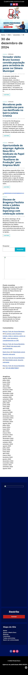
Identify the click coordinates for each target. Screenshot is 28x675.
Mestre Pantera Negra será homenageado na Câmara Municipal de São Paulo (11, 319)
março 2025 (6, 410)
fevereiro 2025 (7, 412)
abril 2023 (6, 453)
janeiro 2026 (7, 391)
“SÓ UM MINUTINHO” (12, 368)
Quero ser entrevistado (11, 640)
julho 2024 (6, 425)
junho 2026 (6, 382)
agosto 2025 (7, 401)
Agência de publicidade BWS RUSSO (15, 664)
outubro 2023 (7, 442)
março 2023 (7, 455)
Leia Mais (6, 94)
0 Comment (22, 73)
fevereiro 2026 (8, 389)
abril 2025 (6, 408)
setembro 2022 (8, 466)
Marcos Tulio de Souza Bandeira (13, 331)
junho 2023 (6, 450)
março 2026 (7, 388)
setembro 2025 (8, 399)
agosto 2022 (7, 468)
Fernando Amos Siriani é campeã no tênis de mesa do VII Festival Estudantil (14, 304)
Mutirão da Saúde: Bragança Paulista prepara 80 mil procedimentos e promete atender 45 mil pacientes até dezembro (12, 311)
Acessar (14, 616)
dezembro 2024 (8, 416)
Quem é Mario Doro (9, 632)
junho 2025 (6, 404)
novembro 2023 (8, 440)
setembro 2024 (8, 421)
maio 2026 (6, 384)
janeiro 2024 (7, 436)
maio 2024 (6, 429)
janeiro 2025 (7, 414)
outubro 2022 (7, 465)
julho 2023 (6, 448)
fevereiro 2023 (8, 457)
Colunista (5, 54)
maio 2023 (6, 451)
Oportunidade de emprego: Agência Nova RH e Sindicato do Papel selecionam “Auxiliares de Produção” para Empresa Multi (13, 155)
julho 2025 (6, 403)
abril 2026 (6, 386)
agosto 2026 (7, 378)
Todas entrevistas (9, 638)
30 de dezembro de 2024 (11, 73)
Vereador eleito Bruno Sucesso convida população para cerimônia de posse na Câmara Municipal (14, 64)
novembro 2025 (8, 395)
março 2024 (7, 433)
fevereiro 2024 (8, 435)
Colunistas (6, 636)
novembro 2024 (8, 418)
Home (5, 630)
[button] (14, 268)
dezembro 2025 (8, 393)
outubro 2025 (7, 397)
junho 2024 (6, 427)
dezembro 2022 (8, 461)
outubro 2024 (7, 419)
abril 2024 (6, 431)
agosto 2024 (7, 423)
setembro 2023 (8, 444)
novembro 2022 (8, 463)
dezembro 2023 (8, 438)
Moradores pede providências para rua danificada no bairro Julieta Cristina (13, 110)
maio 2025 (6, 406)
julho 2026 (6, 380)
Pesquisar (6, 246)
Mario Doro (6, 352)
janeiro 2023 (7, 459)
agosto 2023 (7, 446)
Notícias (5, 634)
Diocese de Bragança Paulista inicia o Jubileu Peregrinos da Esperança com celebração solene (13, 206)
